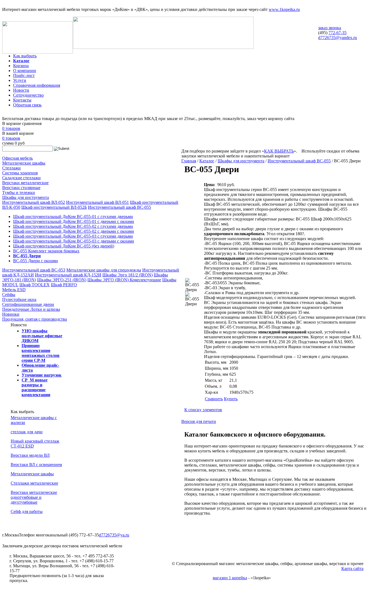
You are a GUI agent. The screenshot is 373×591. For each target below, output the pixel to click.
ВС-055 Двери (27, 255)
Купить (231, 398)
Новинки (10, 314)
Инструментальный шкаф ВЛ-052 (33, 202)
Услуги (19, 80)
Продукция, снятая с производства (34, 319)
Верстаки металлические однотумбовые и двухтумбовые (34, 497)
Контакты (22, 100)
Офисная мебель (17, 158)
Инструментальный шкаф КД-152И (68, 275)
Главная (188, 161)
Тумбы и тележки (18, 192)
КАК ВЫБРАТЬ (279, 151)
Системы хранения (20, 173)
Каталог (21, 60)
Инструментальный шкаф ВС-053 (33, 270)
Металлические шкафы (23, 163)
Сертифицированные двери (28, 304)
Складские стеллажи (21, 177)
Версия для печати (198, 421)
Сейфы (8, 294)
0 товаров (11, 128)
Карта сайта (352, 568)
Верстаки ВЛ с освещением (36, 464)
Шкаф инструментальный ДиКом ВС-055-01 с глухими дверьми (73, 216)
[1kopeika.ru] (37, 52)
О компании (24, 70)
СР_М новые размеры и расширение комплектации (36, 387)
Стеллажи (11, 168)
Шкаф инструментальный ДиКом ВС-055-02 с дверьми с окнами (73, 231)
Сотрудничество (28, 95)
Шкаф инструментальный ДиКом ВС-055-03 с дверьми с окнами (73, 241)
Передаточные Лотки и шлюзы (31, 309)
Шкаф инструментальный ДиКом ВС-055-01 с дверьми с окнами (73, 221)
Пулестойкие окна (19, 299)
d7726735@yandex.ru (337, 37)
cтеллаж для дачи (27, 431)
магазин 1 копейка (230, 577)
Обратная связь (27, 105)
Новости (21, 90)
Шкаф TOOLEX (34, 284)
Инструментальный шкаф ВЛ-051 (97, 202)
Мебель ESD (14, 289)
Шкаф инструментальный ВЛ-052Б (54, 207)
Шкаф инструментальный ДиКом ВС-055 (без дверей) (63, 246)
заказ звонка (329, 27)
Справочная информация (36, 85)
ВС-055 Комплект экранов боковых (46, 251)
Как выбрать (25, 55)
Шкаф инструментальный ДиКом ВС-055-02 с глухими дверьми (73, 226)
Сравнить (214, 398)
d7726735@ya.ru (114, 535)
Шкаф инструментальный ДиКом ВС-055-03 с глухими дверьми (73, 236)
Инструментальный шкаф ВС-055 (119, 207)
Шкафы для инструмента (25, 197)
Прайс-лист (24, 75)
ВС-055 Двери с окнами (35, 260)
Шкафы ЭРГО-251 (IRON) (61, 279)
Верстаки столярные (21, 187)
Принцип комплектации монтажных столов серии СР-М (41, 353)
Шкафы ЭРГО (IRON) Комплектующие (124, 279)
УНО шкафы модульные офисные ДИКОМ (42, 336)
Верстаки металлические (25, 182)
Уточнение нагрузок (41, 375)
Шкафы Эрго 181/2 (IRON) (127, 275)
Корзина (21, 65)
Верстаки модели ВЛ (30, 455)
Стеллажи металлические (34, 483)
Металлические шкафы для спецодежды (103, 270)
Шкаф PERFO (64, 284)
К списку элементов (203, 409)
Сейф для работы (27, 511)
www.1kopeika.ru (284, 9)
